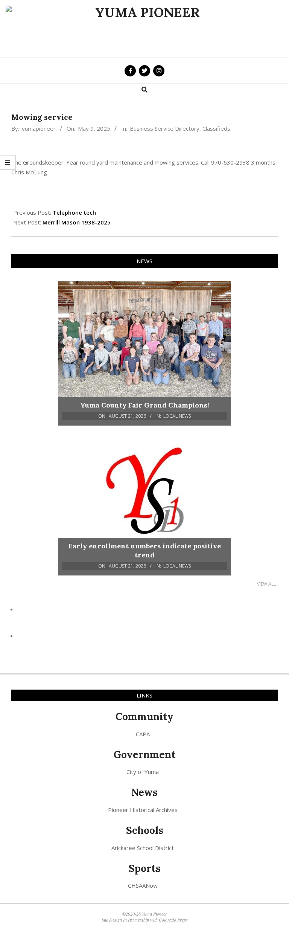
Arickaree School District (142, 848)
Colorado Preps (173, 920)
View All (266, 584)
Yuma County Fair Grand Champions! (144, 405)
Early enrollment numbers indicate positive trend (144, 550)
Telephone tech (74, 212)
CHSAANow (143, 885)
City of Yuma (142, 771)
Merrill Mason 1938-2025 (77, 222)
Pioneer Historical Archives (143, 809)
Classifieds (216, 128)
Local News (177, 416)
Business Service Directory (164, 128)
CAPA (143, 734)
